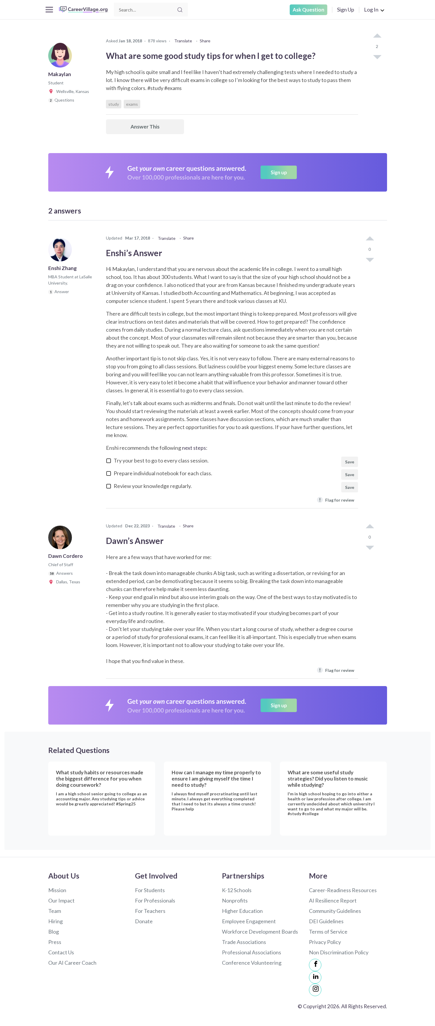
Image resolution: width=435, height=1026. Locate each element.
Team (54, 911)
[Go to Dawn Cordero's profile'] (61, 539)
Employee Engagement (249, 921)
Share (205, 40)
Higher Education (242, 911)
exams (132, 104)
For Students (150, 890)
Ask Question (308, 10)
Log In (371, 9)
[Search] (180, 10)
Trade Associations (244, 942)
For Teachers (150, 911)
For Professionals (155, 900)
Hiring (55, 921)
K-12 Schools (237, 890)
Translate (183, 40)
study (113, 104)
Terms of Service (328, 931)
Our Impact (61, 900)
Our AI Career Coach (72, 962)
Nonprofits (235, 900)
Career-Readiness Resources (343, 890)
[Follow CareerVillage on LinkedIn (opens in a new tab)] (315, 977)
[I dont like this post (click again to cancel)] (377, 56)
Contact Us (61, 952)
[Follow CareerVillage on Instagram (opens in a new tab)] (315, 990)
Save (349, 461)
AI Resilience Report (333, 900)
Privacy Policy (325, 942)
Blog (53, 931)
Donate (144, 921)
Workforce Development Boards (260, 931)
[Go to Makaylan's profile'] (61, 57)
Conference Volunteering (251, 962)
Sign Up (345, 9)
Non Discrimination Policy (338, 952)
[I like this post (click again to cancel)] (377, 36)
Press (54, 942)
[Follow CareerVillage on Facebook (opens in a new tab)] (315, 965)
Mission (57, 890)
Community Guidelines (335, 911)
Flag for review (336, 500)
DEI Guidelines (326, 921)
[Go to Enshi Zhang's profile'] (61, 251)
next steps (194, 447)
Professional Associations (251, 952)
